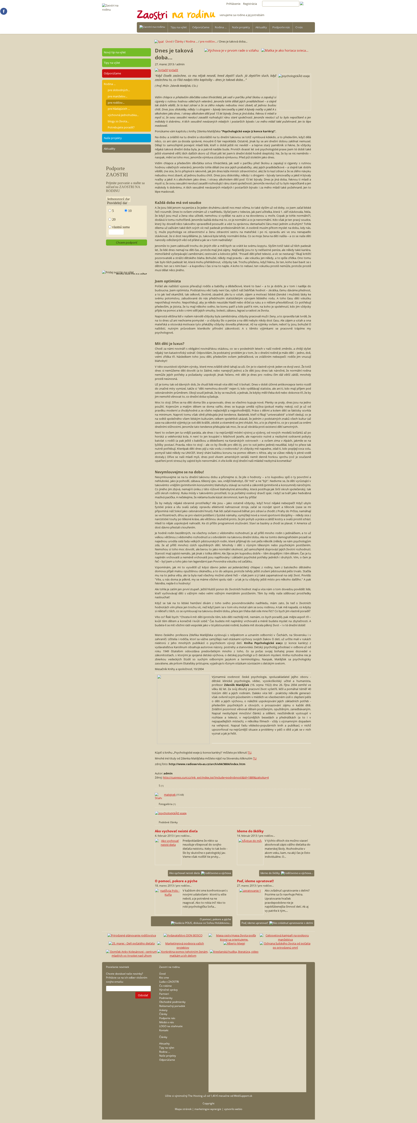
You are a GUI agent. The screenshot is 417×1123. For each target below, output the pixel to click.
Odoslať (143, 995)
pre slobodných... (119, 90)
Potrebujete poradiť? (121, 127)
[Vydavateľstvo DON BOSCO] (183, 935)
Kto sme (164, 977)
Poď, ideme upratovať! (255, 923)
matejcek (170, 795)
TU (249, 752)
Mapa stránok (183, 1109)
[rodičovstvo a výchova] (168, 845)
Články (179, 41)
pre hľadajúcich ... (119, 109)
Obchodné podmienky (172, 1002)
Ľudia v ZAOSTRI (169, 982)
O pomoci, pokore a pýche (215, 919)
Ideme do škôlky (270, 873)
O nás (299, 27)
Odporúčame (200, 27)
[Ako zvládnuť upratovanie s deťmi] (250, 891)
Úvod (168, 41)
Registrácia (250, 4)
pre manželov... (117, 96)
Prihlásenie (233, 4)
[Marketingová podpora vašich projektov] (182, 947)
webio (238, 1109)
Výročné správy (168, 990)
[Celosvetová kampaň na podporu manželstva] (285, 939)
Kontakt (163, 1030)
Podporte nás (281, 27)
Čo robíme (165, 986)
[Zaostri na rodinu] (152, 27)
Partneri (164, 994)
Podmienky (165, 998)
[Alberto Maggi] (234, 943)
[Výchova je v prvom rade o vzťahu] (231, 50)
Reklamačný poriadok (172, 1006)
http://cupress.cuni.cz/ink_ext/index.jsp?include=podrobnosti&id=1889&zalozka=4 (216, 777)
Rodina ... (221, 27)
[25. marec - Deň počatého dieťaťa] (132, 943)
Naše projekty (241, 27)
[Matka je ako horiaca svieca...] (284, 50)
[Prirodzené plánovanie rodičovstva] (132, 935)
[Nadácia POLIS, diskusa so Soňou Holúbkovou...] (168, 895)
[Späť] (159, 41)
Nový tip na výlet (115, 52)
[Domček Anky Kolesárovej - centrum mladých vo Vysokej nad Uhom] (131, 955)
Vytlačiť (173, 70)
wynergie (215, 1109)
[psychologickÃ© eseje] (171, 813)
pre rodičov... (116, 103)
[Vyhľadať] (307, 4)
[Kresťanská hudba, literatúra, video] (234, 952)
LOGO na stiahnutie (171, 1026)
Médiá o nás (166, 1022)
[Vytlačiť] (161, 70)
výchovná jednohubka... (123, 115)
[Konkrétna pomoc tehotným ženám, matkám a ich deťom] (182, 955)
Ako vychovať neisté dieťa (184, 873)
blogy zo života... (118, 121)
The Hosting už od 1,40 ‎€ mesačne (209, 1096)
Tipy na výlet (178, 27)
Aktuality (261, 27)
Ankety (163, 1010)
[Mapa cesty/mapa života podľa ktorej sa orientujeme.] (234, 939)
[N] (3, 14)
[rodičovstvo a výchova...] (250, 841)
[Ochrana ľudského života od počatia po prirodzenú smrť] (285, 947)
